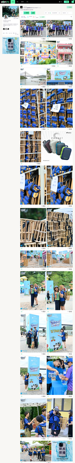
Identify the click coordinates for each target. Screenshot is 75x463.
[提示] (21, 38)
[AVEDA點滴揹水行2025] (33, 28)
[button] (10, 45)
